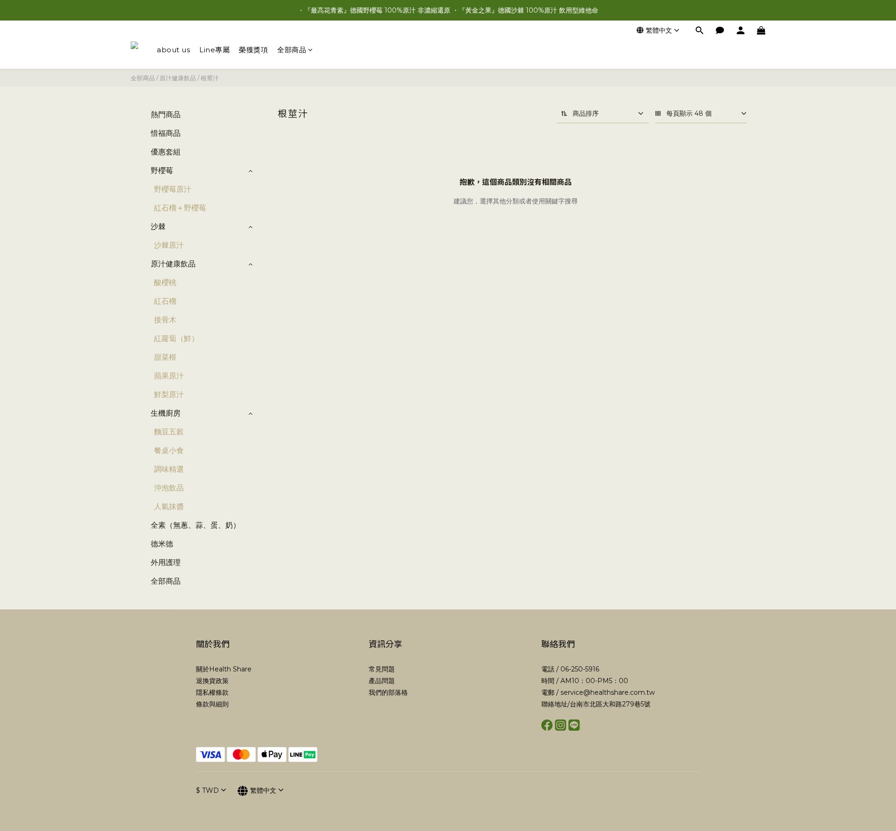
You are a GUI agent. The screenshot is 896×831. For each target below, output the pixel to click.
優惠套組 (166, 151)
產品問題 (382, 681)
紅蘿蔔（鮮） (176, 338)
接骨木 (165, 319)
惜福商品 (166, 133)
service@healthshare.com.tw (607, 692)
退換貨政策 (212, 681)
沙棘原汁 (169, 245)
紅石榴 (165, 301)
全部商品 (291, 49)
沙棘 (158, 226)
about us (173, 49)
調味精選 (169, 469)
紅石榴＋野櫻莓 (180, 207)
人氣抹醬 (169, 506)
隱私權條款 (212, 692)
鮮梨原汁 (169, 394)
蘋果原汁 (169, 375)
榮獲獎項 (253, 49)
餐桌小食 (169, 450)
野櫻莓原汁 (172, 189)
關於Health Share (224, 669)
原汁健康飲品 (178, 78)
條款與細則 (212, 704)
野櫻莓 (162, 170)
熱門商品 (166, 114)
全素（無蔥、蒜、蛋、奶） (195, 525)
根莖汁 (210, 78)
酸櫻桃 (165, 282)
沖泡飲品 (169, 487)
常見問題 (382, 669)
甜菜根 (165, 357)
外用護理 (166, 562)
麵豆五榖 (169, 431)
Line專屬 (214, 49)
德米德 (162, 543)
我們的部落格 (388, 692)
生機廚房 (166, 413)
